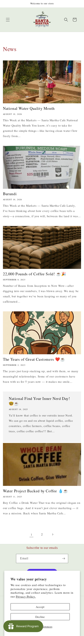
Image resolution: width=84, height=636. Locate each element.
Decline (40, 617)
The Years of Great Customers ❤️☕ (34, 359)
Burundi (10, 193)
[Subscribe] (63, 558)
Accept (40, 607)
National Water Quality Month (29, 108)
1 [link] (31, 534)
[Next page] (52, 534)
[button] (8, 19)
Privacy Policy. (26, 596)
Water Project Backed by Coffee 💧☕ (35, 490)
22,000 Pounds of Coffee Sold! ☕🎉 (34, 273)
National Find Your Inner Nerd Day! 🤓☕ (39, 401)
